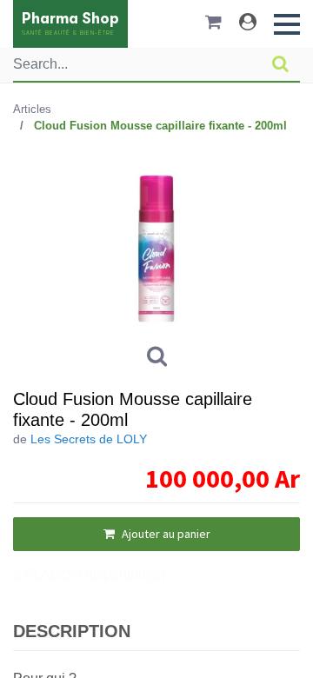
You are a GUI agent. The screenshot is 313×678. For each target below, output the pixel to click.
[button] (287, 24)
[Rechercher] (280, 64)
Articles (32, 109)
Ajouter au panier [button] (164, 534)
